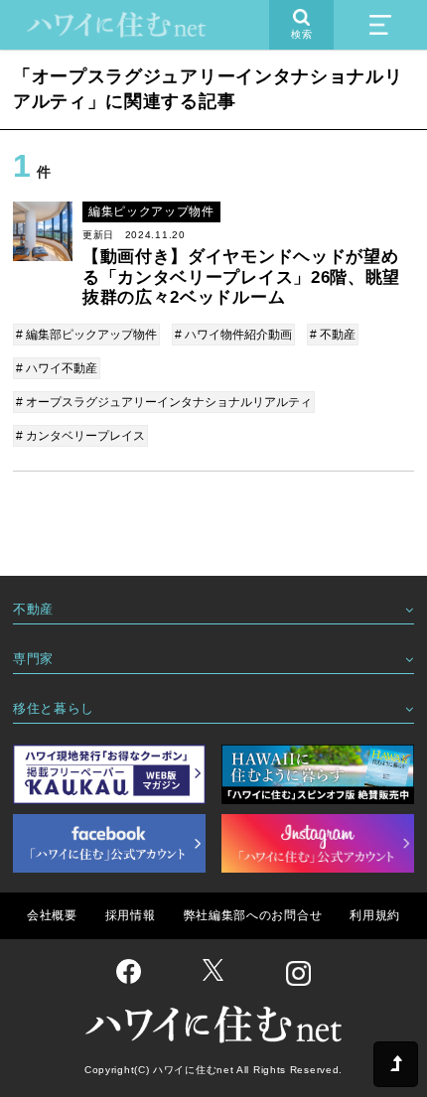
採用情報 (130, 915)
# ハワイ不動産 (56, 368)
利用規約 (375, 915)
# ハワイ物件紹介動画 (233, 335)
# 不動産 (333, 335)
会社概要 (52, 915)
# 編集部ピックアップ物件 (86, 335)
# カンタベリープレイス (80, 436)
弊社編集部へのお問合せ (253, 915)
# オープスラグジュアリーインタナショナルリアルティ (164, 402)
